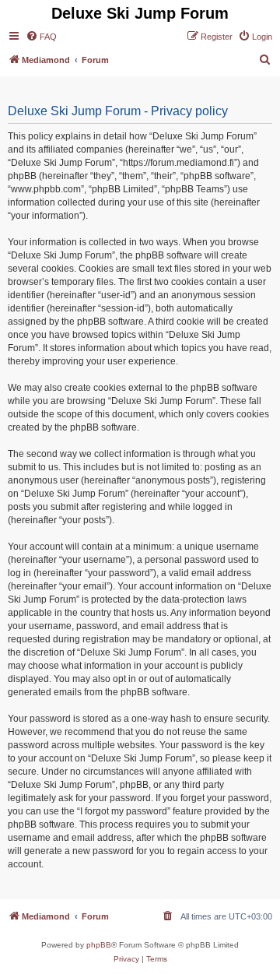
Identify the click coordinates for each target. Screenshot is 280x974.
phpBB (98, 945)
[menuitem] (41, 36)
